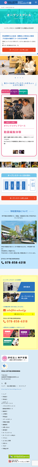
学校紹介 (5, 397)
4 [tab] (22, 77)
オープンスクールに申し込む (19, 50)
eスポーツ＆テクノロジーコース (7, 402)
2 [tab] (17, 77)
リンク (3, 386)
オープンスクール (7, 432)
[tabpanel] (19, 65)
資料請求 (5, 430)
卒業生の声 (5, 448)
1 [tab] (15, 77)
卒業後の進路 (6, 422)
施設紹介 (5, 411)
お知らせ (5, 443)
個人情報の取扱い (11, 386)
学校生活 (5, 416)
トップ (2, 7)
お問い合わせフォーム (19, 314)
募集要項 (5, 424)
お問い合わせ (6, 427)
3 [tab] (20, 77)
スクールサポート (7, 419)
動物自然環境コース (8, 408)
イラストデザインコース (9, 406)
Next (35, 65)
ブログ (4, 446)
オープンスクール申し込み (19, 198)
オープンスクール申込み (9, 435)
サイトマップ (22, 386)
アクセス (5, 438)
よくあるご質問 (7, 440)
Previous (3, 65)
